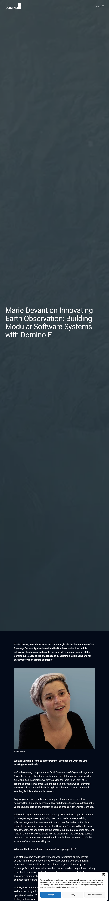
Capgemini (56, 644)
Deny (73, 895)
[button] (103, 875)
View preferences (94, 895)
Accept (51, 895)
